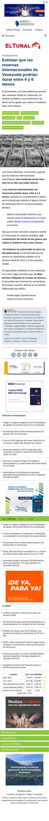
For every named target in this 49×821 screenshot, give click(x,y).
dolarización (29, 118)
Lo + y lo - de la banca (10, 744)
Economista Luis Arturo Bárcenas (16, 122)
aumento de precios (29, 113)
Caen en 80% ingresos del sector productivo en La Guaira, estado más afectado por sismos (24, 441)
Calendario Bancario (10, 750)
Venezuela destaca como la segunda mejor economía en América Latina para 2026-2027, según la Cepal (23, 451)
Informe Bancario (8, 738)
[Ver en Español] (47, 2)
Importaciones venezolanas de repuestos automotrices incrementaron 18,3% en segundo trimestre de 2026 (24, 474)
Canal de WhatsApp (29, 338)
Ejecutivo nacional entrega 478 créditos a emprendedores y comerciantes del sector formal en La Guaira (24, 463)
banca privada (8, 118)
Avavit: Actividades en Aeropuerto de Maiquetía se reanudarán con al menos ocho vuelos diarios (24, 535)
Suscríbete (27, 30)
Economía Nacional (10, 113)
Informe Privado (13, 30)
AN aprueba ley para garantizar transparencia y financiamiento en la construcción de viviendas (24, 623)
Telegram (8, 341)
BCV (19, 118)
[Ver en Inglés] (44, 2)
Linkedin (11, 794)
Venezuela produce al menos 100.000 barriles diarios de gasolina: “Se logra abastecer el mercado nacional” (23, 563)
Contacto (39, 30)
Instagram (17, 341)
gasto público (38, 122)
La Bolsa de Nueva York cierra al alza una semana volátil (21, 614)
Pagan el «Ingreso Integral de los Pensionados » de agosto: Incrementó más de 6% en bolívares (24, 424)
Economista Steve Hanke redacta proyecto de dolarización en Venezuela (23, 432)
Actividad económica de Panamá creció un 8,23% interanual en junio (22, 666)
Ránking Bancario (9, 732)
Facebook (33, 341)
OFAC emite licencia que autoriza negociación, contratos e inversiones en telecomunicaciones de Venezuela (24, 644)
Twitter (24, 341)
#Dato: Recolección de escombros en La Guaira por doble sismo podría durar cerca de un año (24, 552)
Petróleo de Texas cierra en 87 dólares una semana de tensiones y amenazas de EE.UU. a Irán (24, 633)
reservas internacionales (12, 127)
